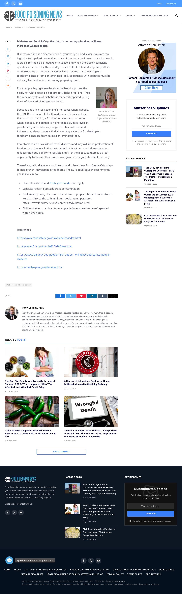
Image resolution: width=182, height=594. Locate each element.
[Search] (176, 15)
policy (159, 521)
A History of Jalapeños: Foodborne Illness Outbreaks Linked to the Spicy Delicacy (87, 383)
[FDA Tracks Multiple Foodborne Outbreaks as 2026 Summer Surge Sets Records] (134, 219)
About (159, 4)
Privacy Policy (150, 144)
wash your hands (59, 183)
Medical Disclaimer (32, 574)
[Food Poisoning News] (33, 15)
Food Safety (111, 15)
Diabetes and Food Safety (18, 285)
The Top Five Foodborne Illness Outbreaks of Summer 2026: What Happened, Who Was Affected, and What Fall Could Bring (30, 384)
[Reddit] (8, 85)
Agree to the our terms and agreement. (152, 521)
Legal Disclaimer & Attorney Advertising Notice (75, 574)
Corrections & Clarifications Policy (134, 570)
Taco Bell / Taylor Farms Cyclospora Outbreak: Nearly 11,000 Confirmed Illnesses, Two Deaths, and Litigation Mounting (159, 173)
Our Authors (166, 570)
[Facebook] (8, 49)
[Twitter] (8, 56)
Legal (129, 15)
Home (70, 15)
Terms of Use (134, 574)
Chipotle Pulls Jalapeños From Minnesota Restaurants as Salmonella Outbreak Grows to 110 (30, 433)
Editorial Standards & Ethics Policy (46, 570)
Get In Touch (153, 574)
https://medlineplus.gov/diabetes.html (39, 267)
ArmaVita (121, 581)
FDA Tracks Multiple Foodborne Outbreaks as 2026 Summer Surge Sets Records (160, 218)
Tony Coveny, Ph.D (33, 307)
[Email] (8, 78)
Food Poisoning (87, 15)
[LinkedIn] (8, 63)
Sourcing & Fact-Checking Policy (89, 570)
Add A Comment (61, 451)
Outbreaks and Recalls (154, 15)
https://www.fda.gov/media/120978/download (45, 246)
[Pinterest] (8, 70)
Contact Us (171, 4)
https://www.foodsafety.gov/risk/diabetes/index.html (49, 238)
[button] (9, 560)
